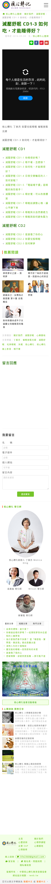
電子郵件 (7, 452)
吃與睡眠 (11, 344)
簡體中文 (28, 881)
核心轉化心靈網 (20, 5)
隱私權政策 (25, 865)
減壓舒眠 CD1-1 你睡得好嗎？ (23, 157)
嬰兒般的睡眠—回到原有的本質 (22, 649)
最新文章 (9, 623)
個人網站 (7, 462)
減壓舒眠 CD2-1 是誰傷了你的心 (24, 234)
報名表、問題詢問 (33, 861)
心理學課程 (40, 842)
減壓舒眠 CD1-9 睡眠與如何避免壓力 (27, 216)
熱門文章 (37, 623)
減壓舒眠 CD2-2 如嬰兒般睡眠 (23, 238)
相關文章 (23, 623)
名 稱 (7, 442)
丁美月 (17, 339)
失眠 (20, 344)
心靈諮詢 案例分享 (14, 708)
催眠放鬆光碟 (29, 339)
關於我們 (28, 13)
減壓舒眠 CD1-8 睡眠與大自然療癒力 (27, 212)
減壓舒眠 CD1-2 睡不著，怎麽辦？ (26, 162)
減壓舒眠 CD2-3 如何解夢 (20, 243)
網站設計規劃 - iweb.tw (25, 875)
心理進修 (22, 849)
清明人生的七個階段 (16, 646)
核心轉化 (29, 344)
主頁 (20, 838)
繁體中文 (41, 881)
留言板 (11, 861)
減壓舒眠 (40, 13)
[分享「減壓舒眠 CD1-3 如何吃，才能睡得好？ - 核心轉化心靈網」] (46, 43)
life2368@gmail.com (32, 856)
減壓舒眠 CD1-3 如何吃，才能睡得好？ (22, 17)
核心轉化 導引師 (13, 506)
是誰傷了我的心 (14, 652)
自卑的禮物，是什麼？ (17, 629)
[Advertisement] (25, 395)
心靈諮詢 (22, 842)
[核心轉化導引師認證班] (25, 695)
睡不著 (17, 349)
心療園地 (41, 335)
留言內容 (7, 472)
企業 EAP (23, 846)
